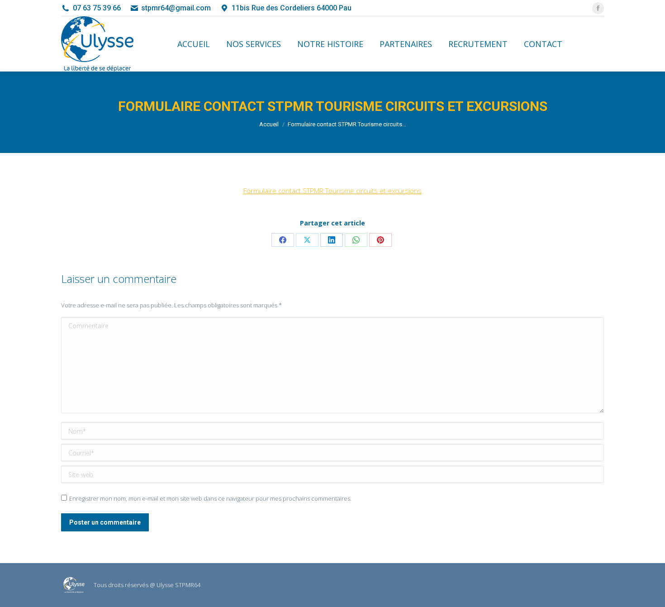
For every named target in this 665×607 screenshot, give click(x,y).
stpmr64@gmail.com (176, 8)
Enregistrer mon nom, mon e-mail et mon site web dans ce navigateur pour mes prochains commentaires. (210, 498)
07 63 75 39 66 (97, 8)
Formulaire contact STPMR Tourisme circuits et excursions (332, 190)
